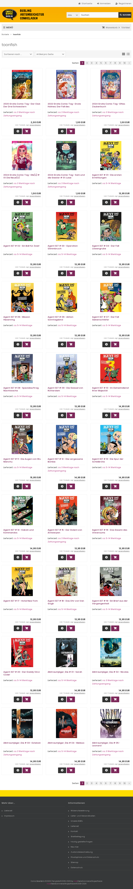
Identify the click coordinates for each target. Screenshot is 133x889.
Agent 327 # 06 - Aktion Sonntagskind (60, 318)
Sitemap (74, 862)
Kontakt (74, 831)
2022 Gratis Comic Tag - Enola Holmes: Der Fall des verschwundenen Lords (64, 106)
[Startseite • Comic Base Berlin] (23, 15)
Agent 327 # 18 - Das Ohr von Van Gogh (66, 602)
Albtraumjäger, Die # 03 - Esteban (22, 742)
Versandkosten (35, 125)
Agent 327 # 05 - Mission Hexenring (16, 318)
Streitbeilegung (78, 836)
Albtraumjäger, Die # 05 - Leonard (106, 744)
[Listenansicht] (128, 53)
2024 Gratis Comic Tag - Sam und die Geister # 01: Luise (66, 176)
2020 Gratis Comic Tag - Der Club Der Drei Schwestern (21, 105)
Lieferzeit (8, 810)
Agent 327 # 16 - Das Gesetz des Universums (109, 531)
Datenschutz (77, 867)
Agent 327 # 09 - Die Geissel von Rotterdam (65, 389)
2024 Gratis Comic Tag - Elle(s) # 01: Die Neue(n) (21, 176)
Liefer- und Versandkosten (83, 816)
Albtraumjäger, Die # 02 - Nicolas (110, 671)
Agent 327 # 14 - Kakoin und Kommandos (18, 531)
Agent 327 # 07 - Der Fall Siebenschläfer (105, 318)
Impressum (9, 816)
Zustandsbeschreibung (82, 852)
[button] (72, 15)
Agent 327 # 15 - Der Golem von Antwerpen (65, 531)
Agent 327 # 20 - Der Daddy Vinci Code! (21, 673)
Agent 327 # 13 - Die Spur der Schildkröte (107, 460)
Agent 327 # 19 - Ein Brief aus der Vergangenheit (110, 602)
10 (125, 63)
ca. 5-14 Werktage (111, 183)
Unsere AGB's (77, 821)
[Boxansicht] (123, 53)
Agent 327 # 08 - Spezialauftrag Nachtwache (21, 389)
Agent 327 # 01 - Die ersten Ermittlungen (107, 176)
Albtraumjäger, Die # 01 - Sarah (65, 671)
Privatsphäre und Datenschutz (85, 857)
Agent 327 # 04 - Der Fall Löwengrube (105, 247)
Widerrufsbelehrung (80, 810)
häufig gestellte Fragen (82, 841)
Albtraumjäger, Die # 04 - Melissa (66, 742)
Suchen (124, 15)
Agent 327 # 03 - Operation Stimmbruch (63, 247)
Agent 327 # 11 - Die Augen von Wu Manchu (22, 460)
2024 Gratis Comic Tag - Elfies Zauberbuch (108, 105)
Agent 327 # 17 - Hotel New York (20, 600)
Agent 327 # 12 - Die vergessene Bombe (65, 460)
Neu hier (75, 847)
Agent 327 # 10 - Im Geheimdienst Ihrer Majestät (110, 389)
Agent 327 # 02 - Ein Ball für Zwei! (21, 245)
